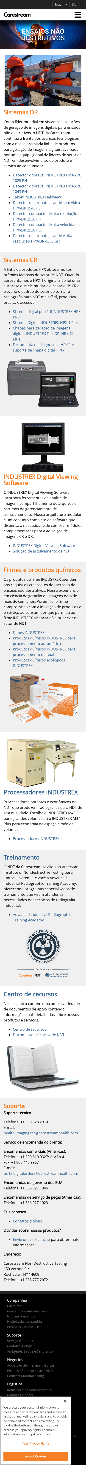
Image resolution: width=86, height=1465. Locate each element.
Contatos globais (27, 1221)
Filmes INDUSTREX (28, 632)
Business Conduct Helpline (27, 1327)
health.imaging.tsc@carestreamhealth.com (41, 1133)
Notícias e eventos (21, 1316)
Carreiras (14, 1306)
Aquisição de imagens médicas (31, 1365)
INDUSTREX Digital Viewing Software (44, 545)
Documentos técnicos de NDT (38, 1034)
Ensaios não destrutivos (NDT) (30, 1370)
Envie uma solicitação (31, 1239)
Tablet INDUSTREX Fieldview (37, 197)
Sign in (77, 4)
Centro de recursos (29, 1029)
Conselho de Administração (28, 1311)
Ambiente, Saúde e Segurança (30, 1351)
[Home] (17, 15)
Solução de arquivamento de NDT (42, 551)
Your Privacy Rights (35, 1443)
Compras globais (20, 1395)
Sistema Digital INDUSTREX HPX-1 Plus (46, 322)
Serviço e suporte (20, 1341)
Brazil (59, 4)
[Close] (65, 1401)
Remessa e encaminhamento (29, 1390)
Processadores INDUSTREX (36, 838)
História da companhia (24, 1321)
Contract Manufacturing (25, 1376)
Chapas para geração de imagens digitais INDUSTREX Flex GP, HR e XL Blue (43, 334)
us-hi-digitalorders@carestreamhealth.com (41, 1173)
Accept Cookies (35, 1456)
